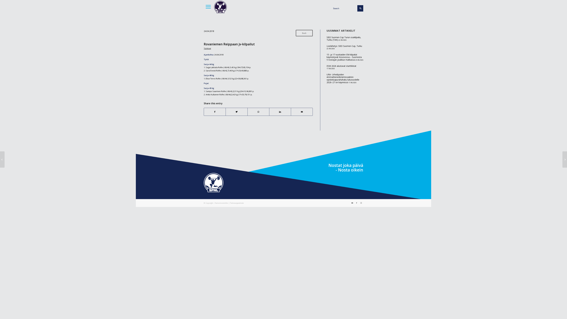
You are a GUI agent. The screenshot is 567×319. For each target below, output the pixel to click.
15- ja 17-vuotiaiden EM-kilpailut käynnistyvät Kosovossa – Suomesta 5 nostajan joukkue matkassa (344, 57)
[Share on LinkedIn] (280, 112)
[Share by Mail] (302, 112)
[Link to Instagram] (361, 203)
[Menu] (207, 6)
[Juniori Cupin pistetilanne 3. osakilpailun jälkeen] (2, 159)
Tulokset (207, 48)
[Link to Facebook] (356, 203)
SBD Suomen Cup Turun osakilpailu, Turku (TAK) (344, 38)
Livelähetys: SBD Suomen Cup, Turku (344, 46)
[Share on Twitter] (236, 112)
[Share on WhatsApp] (258, 112)
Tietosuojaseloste (237, 203)
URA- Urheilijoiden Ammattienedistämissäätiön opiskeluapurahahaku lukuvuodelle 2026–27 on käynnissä (343, 78)
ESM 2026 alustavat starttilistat (341, 66)
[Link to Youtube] (352, 203)
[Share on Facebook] (215, 112)
